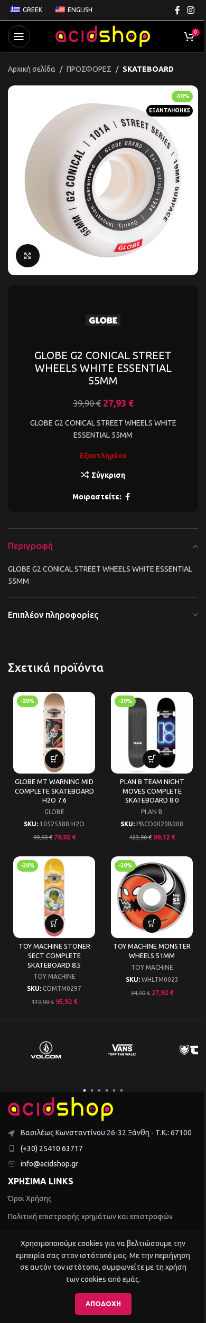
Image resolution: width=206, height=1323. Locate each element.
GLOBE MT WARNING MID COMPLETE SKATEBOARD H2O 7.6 (54, 791)
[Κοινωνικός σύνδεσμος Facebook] (177, 10)
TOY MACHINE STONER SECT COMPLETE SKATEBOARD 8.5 (54, 955)
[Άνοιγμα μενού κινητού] (19, 36)
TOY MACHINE (54, 976)
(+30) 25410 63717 (52, 1148)
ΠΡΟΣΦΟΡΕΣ (89, 69)
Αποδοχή (103, 1303)
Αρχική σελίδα (31, 69)
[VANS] (122, 1050)
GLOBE (54, 811)
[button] (54, 759)
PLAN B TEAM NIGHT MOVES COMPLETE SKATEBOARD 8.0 (152, 791)
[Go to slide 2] (92, 1090)
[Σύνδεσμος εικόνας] (61, 1109)
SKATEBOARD (148, 69)
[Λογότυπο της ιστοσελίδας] (103, 36)
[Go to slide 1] (84, 1090)
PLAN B (152, 811)
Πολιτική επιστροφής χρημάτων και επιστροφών (90, 1216)
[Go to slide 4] (107, 1090)
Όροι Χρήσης (30, 1198)
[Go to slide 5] (114, 1090)
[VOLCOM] (46, 1050)
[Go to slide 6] (121, 1090)
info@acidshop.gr (49, 1164)
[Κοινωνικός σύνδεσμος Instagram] (191, 10)
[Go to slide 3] (99, 1090)
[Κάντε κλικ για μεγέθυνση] (28, 256)
